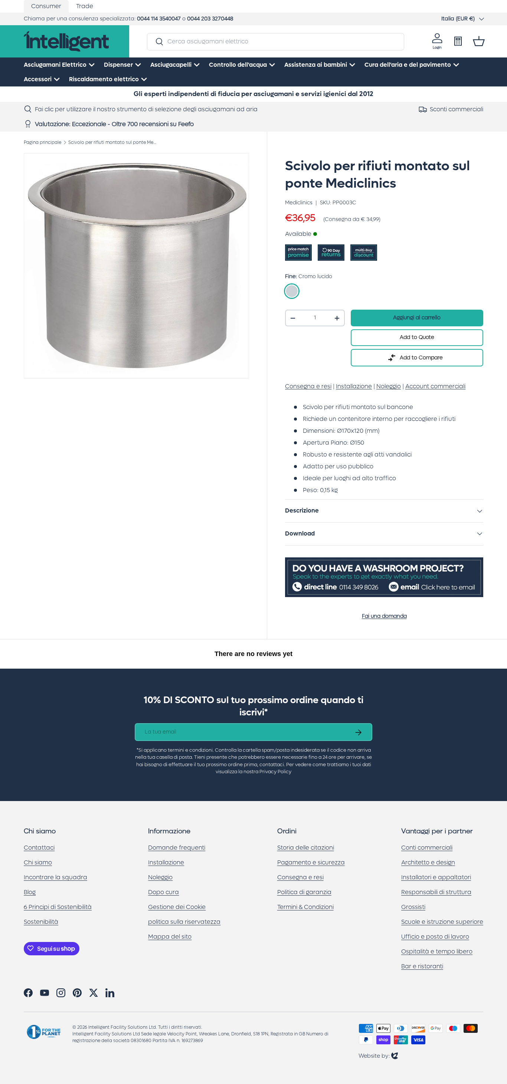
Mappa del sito (170, 936)
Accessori (38, 79)
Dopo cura (163, 892)
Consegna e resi (300, 877)
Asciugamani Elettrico (55, 65)
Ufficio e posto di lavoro (435, 936)
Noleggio (160, 877)
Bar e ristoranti (422, 966)
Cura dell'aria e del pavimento (407, 65)
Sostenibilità (41, 921)
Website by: (378, 1056)
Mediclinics (299, 202)
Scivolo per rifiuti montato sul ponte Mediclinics (112, 142)
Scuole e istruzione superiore (442, 921)
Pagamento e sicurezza (311, 862)
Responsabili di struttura (436, 892)
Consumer (46, 6)
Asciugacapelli (171, 65)
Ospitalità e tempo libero (436, 951)
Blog (30, 892)
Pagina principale (42, 142)
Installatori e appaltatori (436, 877)
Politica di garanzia (304, 892)
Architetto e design (428, 862)
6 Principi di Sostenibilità (58, 906)
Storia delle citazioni (305, 847)
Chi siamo (38, 862)
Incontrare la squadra (55, 877)
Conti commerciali (426, 847)
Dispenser (118, 65)
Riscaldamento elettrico (104, 79)
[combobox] (275, 41)
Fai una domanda (384, 616)
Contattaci (39, 847)
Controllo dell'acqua (238, 65)
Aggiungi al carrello (417, 317)
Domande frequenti (176, 847)
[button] (479, 41)
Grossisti (413, 906)
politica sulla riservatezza (184, 921)
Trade (84, 6)
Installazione (166, 862)
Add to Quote (417, 337)
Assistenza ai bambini (315, 65)
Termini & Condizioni (305, 906)
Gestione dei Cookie (177, 906)
